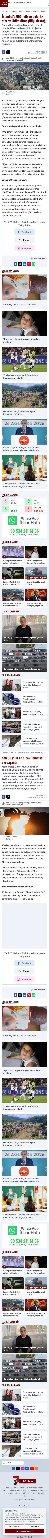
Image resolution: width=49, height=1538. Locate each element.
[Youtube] (32, 1468)
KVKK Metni (35, 1526)
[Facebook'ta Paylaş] (3, 52)
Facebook (26, 232)
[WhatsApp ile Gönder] (33, 264)
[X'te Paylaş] (8, 52)
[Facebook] (13, 1468)
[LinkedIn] (27, 1468)
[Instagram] (22, 1468)
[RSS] (36, 1468)
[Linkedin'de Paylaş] (24, 264)
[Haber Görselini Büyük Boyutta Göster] (24, 76)
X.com (26, 240)
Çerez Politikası (14, 1526)
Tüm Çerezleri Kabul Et (24, 1531)
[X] (18, 1468)
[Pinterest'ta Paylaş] (29, 264)
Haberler (5, 11)
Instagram (26, 248)
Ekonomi (14, 11)
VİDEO (8, 1463)
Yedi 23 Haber (11, 93)
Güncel (13, 753)
